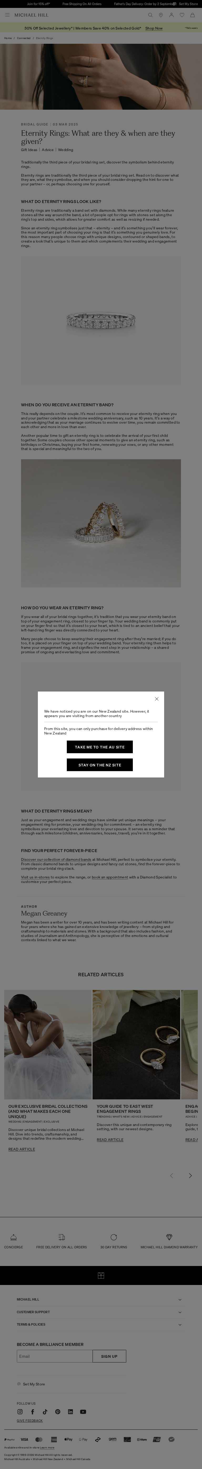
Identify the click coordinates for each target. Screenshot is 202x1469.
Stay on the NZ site (100, 764)
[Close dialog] (157, 699)
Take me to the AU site (100, 747)
